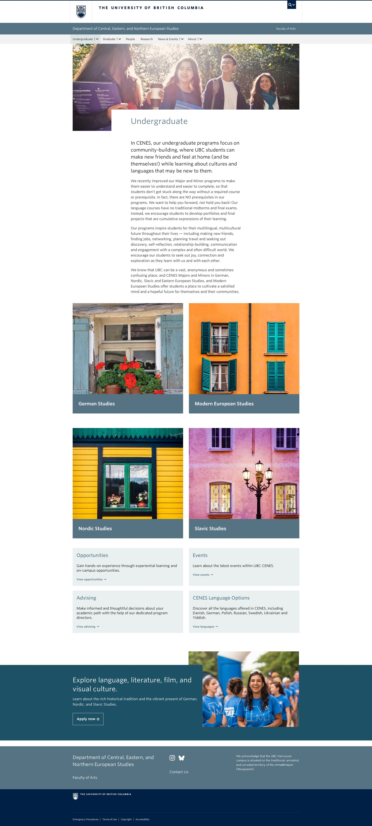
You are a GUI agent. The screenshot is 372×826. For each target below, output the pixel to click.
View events (201, 574)
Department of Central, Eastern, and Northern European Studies (126, 29)
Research (147, 39)
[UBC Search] (291, 5)
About (192, 39)
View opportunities (90, 579)
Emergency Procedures (85, 819)
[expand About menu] (200, 39)
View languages (203, 626)
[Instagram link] (174, 759)
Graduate (109, 39)
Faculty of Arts (285, 28)
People (130, 39)
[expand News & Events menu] (182, 39)
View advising (86, 626)
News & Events (168, 39)
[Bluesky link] (183, 759)
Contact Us (179, 772)
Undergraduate (83, 39)
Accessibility (142, 819)
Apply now (86, 719)
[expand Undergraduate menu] (97, 39)
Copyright (126, 819)
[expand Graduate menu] (119, 39)
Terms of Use (109, 819)
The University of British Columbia (81, 12)
